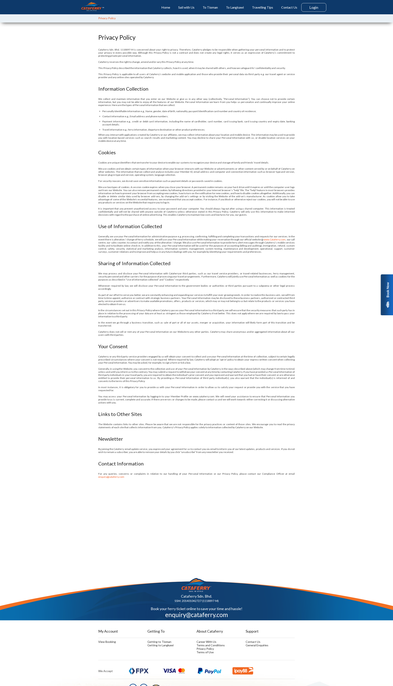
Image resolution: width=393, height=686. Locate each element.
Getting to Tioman (159, 641)
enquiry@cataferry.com (111, 476)
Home (165, 7)
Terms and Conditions (210, 645)
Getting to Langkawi (160, 645)
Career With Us (206, 641)
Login (313, 7)
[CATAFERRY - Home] (92, 7)
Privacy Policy (107, 18)
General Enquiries (257, 645)
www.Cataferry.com (275, 239)
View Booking (107, 641)
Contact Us (289, 7)
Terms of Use (205, 652)
